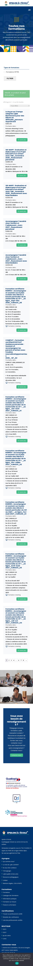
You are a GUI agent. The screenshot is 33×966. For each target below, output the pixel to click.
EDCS (4, 929)
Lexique (5, 880)
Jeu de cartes (7, 935)
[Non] (31, 959)
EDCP (4, 932)
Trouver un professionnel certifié (12, 914)
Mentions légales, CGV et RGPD (12, 883)
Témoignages (7, 871)
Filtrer (10, 78)
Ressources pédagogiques (11, 877)
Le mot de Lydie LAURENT (11, 865)
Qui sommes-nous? (8, 861)
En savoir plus (22, 140)
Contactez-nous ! (16, 755)
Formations (6, 892)
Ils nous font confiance (9, 868)
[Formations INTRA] (4, 72)
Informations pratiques (9, 899)
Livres (4, 938)
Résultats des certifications (11, 917)
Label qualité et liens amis (10, 874)
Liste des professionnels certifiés (12, 920)
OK (17, 963)
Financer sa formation (9, 905)
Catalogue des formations (10, 895)
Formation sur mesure (9, 902)
